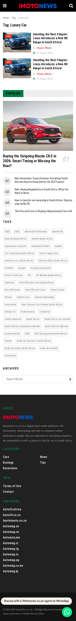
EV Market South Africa (48, 275)
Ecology (8, 462)
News (43, 457)
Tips (43, 462)
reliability (45, 311)
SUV (27, 333)
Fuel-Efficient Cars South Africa (36, 282)
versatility (10, 355)
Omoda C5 (10, 311)
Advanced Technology (36, 231)
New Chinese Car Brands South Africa (41, 304)
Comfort (9, 268)
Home (6, 17)
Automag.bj (10, 571)
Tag (14, 17)
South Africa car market (57, 319)
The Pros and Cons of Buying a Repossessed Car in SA (43, 211)
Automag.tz (11, 554)
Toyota (8, 341)
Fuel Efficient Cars (35, 290)
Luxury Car (24, 17)
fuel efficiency (12, 290)
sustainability (12, 333)
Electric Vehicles (14, 275)
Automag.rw (11, 532)
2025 (17, 231)
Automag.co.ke (13, 565)
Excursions (10, 468)
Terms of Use (12, 486)
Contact (8, 492)
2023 (7, 231)
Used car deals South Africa (20, 348)
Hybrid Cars (23, 297)
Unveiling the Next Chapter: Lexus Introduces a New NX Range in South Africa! (50, 38)
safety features (13, 319)
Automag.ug (11, 560)
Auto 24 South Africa (16, 239)
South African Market (56, 326)
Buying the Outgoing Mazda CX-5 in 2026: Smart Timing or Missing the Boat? (29, 161)
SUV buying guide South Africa (51, 333)
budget (58, 246)
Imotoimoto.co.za (15, 520)
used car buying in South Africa (34, 341)
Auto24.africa (12, 509)
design (22, 268)
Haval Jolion (57, 290)
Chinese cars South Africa (19, 260)
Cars (8, 36)
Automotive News (41, 246)
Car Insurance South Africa (19, 253)
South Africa (33, 319)
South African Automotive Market (22, 326)
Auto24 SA (57, 231)
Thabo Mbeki (44, 47)
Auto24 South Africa (42, 239)
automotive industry (15, 246)
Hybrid (8, 297)
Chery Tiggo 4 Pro (49, 253)
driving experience (40, 268)
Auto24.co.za (11, 515)
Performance (27, 311)
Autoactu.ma (11, 537)
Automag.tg (11, 549)
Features (9, 282)
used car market (49, 348)
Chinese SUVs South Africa (52, 260)
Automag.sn (11, 526)
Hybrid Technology (44, 297)
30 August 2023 (44, 52)
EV (29, 275)
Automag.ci (10, 543)
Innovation (10, 304)
